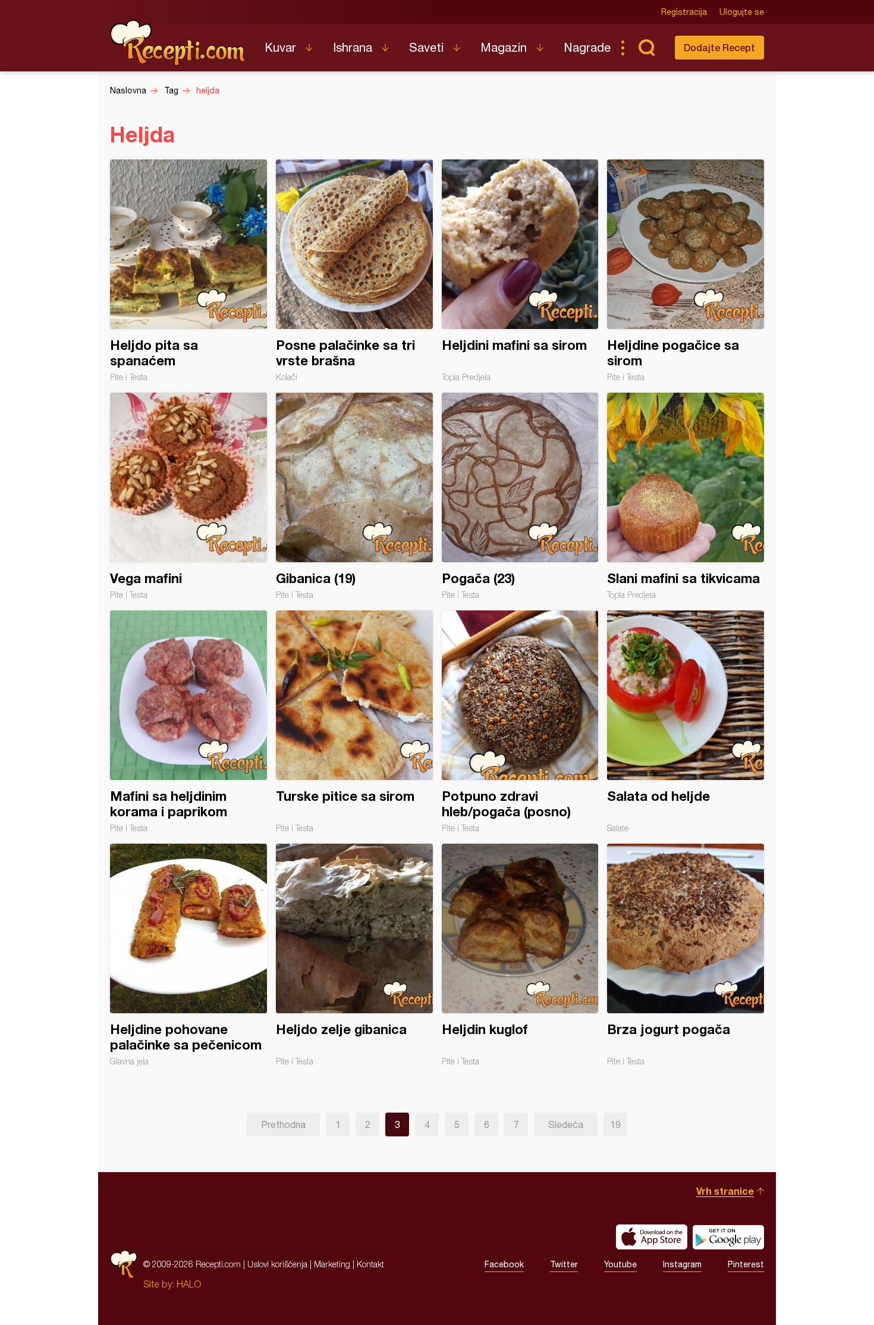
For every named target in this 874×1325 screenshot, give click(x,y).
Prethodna (283, 1124)
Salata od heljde (685, 721)
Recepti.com (178, 43)
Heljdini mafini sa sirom (520, 270)
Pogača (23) (520, 496)
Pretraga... (646, 47)
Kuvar (280, 47)
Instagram (682, 1264)
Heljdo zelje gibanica (354, 955)
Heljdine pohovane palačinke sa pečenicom (188, 955)
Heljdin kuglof (520, 955)
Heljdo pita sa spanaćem (188, 270)
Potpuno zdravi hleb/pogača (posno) (520, 721)
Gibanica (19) (354, 496)
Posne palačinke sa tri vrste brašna (354, 270)
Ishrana (352, 47)
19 (615, 1124)
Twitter (564, 1264)
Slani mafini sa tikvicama (685, 496)
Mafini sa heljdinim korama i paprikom (188, 721)
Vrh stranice (725, 1190)
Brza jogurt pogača (685, 955)
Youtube (620, 1264)
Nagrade (587, 47)
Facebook (504, 1264)
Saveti (426, 47)
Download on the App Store (651, 1236)
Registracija (684, 12)
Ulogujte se (741, 12)
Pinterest (746, 1264)
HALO (189, 1284)
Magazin (503, 47)
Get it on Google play (728, 1236)
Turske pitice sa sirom (354, 721)
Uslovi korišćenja (277, 1264)
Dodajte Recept (719, 47)
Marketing (332, 1264)
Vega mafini (188, 496)
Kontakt (370, 1264)
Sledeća (565, 1124)
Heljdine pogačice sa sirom (685, 270)
